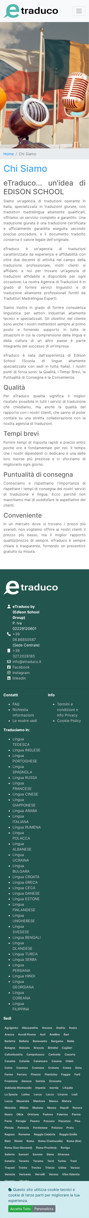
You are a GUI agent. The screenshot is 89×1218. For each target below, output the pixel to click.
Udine (62, 1167)
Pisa (77, 1121)
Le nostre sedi (25, 720)
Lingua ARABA (25, 810)
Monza (51, 1107)
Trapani (10, 1167)
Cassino (10, 1061)
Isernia (54, 1087)
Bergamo (57, 1041)
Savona (37, 1154)
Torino (62, 1161)
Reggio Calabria (44, 1134)
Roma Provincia (46, 1147)
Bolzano (24, 1047)
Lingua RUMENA (27, 827)
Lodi (74, 1094)
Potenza (57, 1127)
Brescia (39, 1047)
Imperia (40, 1087)
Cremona (38, 1067)
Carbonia (54, 1054)
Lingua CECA (24, 887)
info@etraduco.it (27, 661)
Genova (26, 1081)
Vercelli (40, 1174)
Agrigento (11, 1027)
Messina (10, 1107)
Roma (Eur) (74, 1141)
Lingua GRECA (25, 882)
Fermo (9, 1074)
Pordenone (40, 1127)
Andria (60, 1027)
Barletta (10, 1041)
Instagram (21, 672)
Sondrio (10, 1161)
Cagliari (67, 1047)
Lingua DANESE (26, 893)
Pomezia (23, 1127)
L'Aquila (68, 1087)
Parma (76, 1114)
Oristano (33, 1114)
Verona (53, 1174)
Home (8, 154)
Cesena (57, 1061)
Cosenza (22, 1067)
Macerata (22, 1101)
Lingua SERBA (25, 959)
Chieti (69, 1061)
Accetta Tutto (20, 1209)
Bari (66, 1034)
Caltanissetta (14, 1054)
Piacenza (64, 1121)
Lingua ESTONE (26, 899)
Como (8, 1067)
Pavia (8, 1121)
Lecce (38, 1094)
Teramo (38, 1161)
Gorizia (40, 1081)
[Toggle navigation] (79, 11)
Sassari (23, 1154)
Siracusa (63, 1154)
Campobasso (35, 1054)
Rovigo (65, 1147)
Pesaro (34, 1121)
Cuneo (67, 1067)
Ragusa (10, 1134)
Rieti (7, 1141)
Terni (50, 1161)
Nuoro (9, 1114)
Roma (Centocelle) (50, 1141)
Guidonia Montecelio (18, 1087)
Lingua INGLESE (26, 750)
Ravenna (24, 1134)
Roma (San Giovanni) (18, 1147)
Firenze (36, 1074)
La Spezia (11, 1094)
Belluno (24, 1041)
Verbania (25, 1174)
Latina (25, 1094)
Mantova (39, 1101)
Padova (48, 1114)
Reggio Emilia (68, 1134)
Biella (70, 1041)
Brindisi (53, 1047)
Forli (77, 1074)
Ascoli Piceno (27, 1034)
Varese (75, 1167)
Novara (77, 1107)
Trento (22, 1167)
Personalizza (43, 1209)
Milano (24, 1107)
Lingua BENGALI (27, 937)
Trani (73, 1161)
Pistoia (9, 1127)
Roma (30, 1141)
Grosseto (55, 1081)
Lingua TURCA (25, 954)
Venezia (10, 1174)
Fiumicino (51, 1074)
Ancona (47, 1027)
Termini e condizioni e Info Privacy (67, 709)
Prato (70, 1127)
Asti (42, 1034)
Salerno (10, 1154)
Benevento (40, 1041)
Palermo (62, 1114)
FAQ (16, 704)
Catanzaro (40, 1061)
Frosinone (11, 1081)
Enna (78, 1067)
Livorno (63, 1094)
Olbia (19, 1114)
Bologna (10, 1047)
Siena (50, 1154)
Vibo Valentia (71, 1174)
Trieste (50, 1167)
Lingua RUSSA (25, 777)
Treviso (36, 1167)
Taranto (24, 1161)
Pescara (49, 1121)
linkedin (19, 678)
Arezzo (9, 1034)
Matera (66, 1101)
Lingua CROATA (26, 876)
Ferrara (22, 1074)
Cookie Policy (69, 720)
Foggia (65, 1074)
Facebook (21, 667)
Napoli (64, 1107)
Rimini (18, 1141)
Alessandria (30, 1027)
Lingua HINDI (24, 976)
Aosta (73, 1027)
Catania (24, 1061)
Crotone (53, 1067)
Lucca (9, 1101)
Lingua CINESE (25, 794)
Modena (37, 1107)
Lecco (50, 1094)
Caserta (70, 1054)
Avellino (55, 1034)
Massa (53, 1101)
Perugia (21, 1121)
